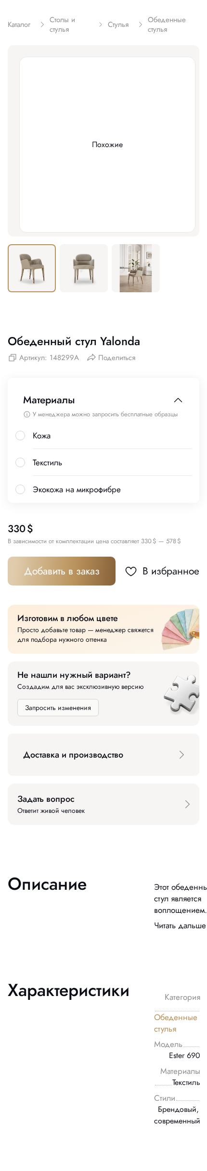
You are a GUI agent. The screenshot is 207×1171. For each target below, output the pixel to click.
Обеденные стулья (175, 1022)
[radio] (20, 435)
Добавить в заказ (62, 571)
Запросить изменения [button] (58, 707)
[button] (103, 754)
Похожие (107, 144)
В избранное (170, 571)
